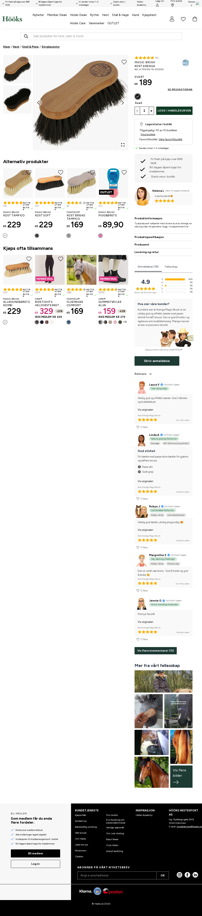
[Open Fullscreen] (123, 145)
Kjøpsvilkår (80, 815)
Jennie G (155, 600)
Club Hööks (112, 845)
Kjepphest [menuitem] (149, 15)
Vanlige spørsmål (115, 827)
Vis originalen (145, 409)
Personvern (80, 850)
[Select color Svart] (37, 236)
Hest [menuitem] (105, 15)
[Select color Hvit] (52, 322)
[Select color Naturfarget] (5, 236)
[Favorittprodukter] (183, 19)
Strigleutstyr (51, 46)
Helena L (158, 190)
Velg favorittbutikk (170, 139)
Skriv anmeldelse (157, 361)
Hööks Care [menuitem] (78, 23)
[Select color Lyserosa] (115, 322)
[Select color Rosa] (100, 236)
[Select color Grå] (69, 236)
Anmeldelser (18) (148, 266)
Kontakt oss (81, 821)
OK (163, 875)
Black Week (112, 839)
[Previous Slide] (38, 103)
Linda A (154, 435)
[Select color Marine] (42, 322)
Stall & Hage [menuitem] (120, 15)
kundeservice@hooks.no (189, 826)
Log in (35, 864)
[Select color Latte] (47, 322)
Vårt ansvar (81, 832)
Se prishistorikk (180, 89)
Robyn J (154, 506)
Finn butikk (112, 815)
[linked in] (195, 875)
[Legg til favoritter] (124, 61)
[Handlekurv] (195, 19)
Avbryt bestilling (114, 851)
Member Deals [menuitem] (57, 15)
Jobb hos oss (81, 844)
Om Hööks (80, 838)
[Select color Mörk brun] (105, 322)
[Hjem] (12, 19)
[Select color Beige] (110, 322)
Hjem (6, 46)
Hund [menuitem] (135, 15)
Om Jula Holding (115, 833)
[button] (17, 69)
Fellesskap (171, 266)
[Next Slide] (123, 103)
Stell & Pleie (30, 46)
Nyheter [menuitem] (38, 15)
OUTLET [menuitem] (113, 23)
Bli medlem (35, 853)
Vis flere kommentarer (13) (155, 650)
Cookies (79, 856)
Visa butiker (147, 134)
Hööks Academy (144, 815)
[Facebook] (187, 875)
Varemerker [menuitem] (96, 23)
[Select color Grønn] (120, 322)
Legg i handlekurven (174, 110)
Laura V (154, 384)
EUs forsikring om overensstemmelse (115, 821)
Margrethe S (157, 555)
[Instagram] (179, 875)
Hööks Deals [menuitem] (78, 15)
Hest (16, 46)
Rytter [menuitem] (94, 15)
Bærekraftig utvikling (86, 827)
